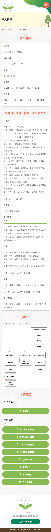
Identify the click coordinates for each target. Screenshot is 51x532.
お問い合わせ (25, 522)
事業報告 (27, 474)
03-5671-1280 (19, 100)
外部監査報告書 (27, 452)
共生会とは (11, 29)
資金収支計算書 (27, 429)
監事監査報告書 (27, 444)
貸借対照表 (27, 459)
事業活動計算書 (27, 437)
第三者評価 (27, 482)
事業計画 (27, 411)
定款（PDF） (12, 76)
